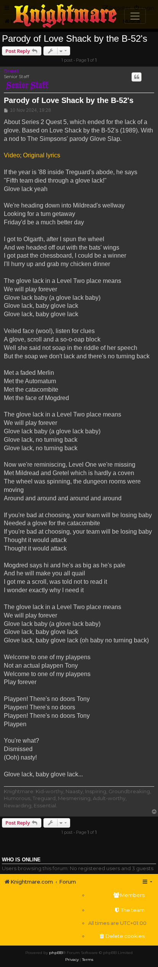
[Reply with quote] (137, 77)
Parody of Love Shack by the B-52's (74, 38)
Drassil (11, 71)
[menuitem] (117, 895)
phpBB (56, 952)
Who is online (21, 859)
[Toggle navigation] (135, 16)
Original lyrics (41, 155)
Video (12, 155)
